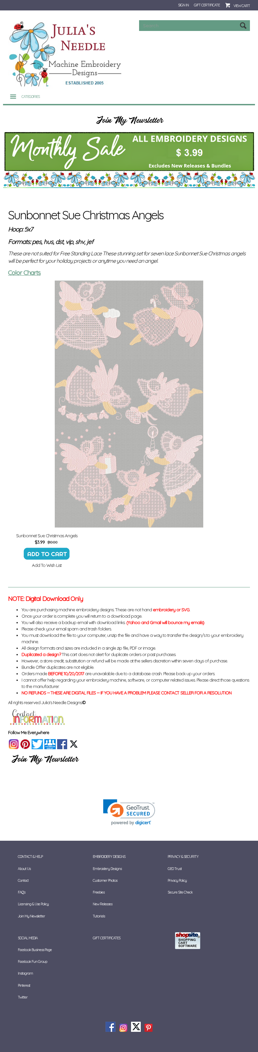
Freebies (98, 892)
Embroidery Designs (107, 868)
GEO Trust (175, 868)
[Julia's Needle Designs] (66, 54)
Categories (31, 96)
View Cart (241, 5)
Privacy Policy (177, 880)
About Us (24, 868)
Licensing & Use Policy (33, 904)
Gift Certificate (207, 5)
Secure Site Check (180, 892)
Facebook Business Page (35, 949)
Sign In (183, 5)
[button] (129, 812)
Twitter (23, 997)
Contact (23, 880)
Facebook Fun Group (32, 961)
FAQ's (21, 892)
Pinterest (24, 985)
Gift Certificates (106, 938)
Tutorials (99, 916)
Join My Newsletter (31, 916)
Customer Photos (105, 880)
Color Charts (24, 272)
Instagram (25, 973)
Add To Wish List (46, 565)
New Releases (102, 904)
